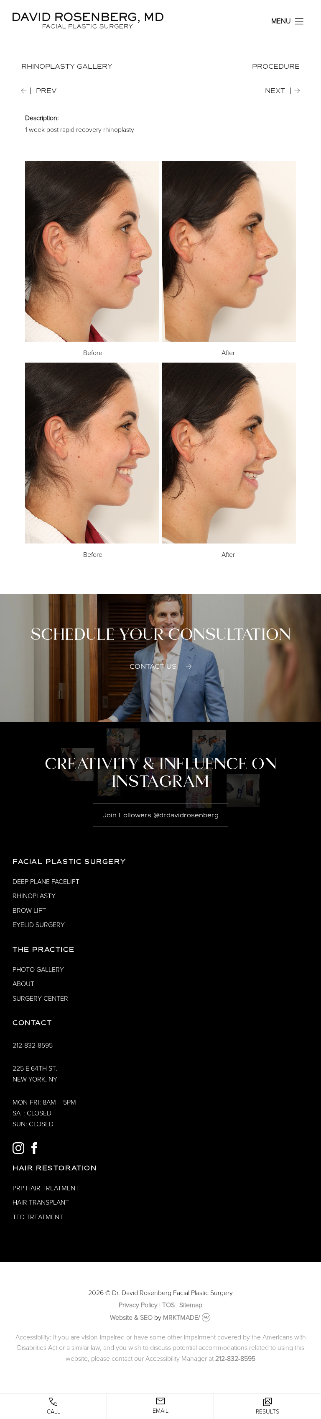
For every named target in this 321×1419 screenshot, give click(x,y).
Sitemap (190, 1305)
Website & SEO (131, 1317)
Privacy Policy (138, 1305)
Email (160, 1410)
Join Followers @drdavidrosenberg (161, 815)
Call (53, 1411)
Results (267, 1411)
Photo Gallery (38, 970)
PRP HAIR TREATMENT (46, 1188)
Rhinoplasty (34, 896)
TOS (168, 1305)
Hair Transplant (41, 1202)
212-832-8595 (33, 1045)
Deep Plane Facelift (46, 882)
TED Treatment (38, 1217)
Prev (46, 91)
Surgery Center (40, 998)
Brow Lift (29, 911)
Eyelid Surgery (39, 925)
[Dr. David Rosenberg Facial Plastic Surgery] (88, 26)
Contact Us (153, 666)
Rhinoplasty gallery (66, 66)
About (23, 984)
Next (275, 91)
